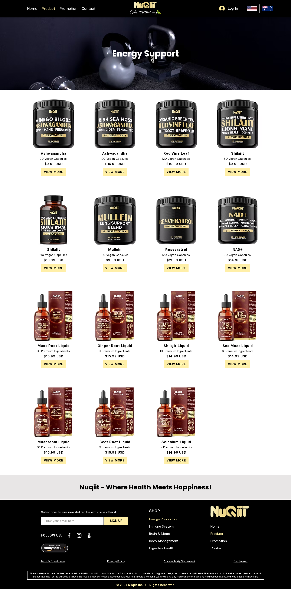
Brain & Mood (159, 533)
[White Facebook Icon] (69, 535)
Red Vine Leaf (176, 153)
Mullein (115, 249)
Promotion (218, 541)
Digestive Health (161, 548)
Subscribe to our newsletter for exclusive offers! (78, 512)
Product (216, 533)
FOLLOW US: (51, 535)
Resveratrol (176, 249)
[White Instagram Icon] (79, 535)
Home (214, 526)
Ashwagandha (53, 153)
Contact (217, 548)
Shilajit (237, 153)
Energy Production (163, 519)
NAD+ (238, 249)
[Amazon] (89, 535)
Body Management (164, 541)
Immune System (161, 526)
